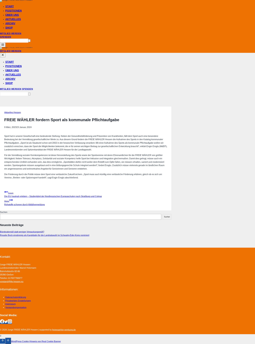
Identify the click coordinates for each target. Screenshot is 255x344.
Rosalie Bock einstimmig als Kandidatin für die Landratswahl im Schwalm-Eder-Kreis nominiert (44, 235)
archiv (10, 23)
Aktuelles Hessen (12, 112)
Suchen (3, 212)
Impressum (10, 304)
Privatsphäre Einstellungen (18, 301)
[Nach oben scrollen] (2, 341)
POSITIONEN (13, 10)
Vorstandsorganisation (15, 307)
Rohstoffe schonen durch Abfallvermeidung (24, 203)
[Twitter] (6, 323)
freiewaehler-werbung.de (64, 330)
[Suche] (29, 40)
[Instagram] (10, 323)
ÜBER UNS (12, 14)
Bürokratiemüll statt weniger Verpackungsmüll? (22, 232)
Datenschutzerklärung (15, 297)
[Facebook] (2, 323)
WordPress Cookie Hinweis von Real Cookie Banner (36, 341)
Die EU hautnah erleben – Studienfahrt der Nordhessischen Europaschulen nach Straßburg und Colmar (53, 195)
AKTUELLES (13, 19)
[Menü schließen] (2, 55)
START (9, 6)
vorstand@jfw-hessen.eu (11, 281)
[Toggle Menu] (2, 45)
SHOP (9, 27)
